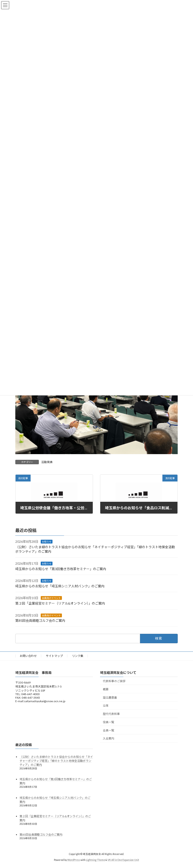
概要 (106, 689)
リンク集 (77, 656)
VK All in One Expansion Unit (123, 859)
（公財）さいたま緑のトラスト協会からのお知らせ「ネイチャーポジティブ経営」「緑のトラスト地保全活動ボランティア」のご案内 (56, 761)
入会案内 (108, 738)
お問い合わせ (28, 656)
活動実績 (46, 462)
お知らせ (46, 541)
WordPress (73, 859)
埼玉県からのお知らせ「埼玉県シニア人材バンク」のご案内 (60, 586)
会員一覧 (108, 730)
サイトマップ (54, 656)
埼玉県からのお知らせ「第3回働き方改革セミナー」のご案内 (60, 569)
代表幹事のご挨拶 (114, 681)
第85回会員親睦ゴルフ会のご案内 (40, 620)
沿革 (106, 705)
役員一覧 (108, 722)
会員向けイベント (51, 598)
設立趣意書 (110, 697)
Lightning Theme (95, 859)
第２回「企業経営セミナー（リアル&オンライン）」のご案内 (60, 603)
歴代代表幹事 (111, 714)
